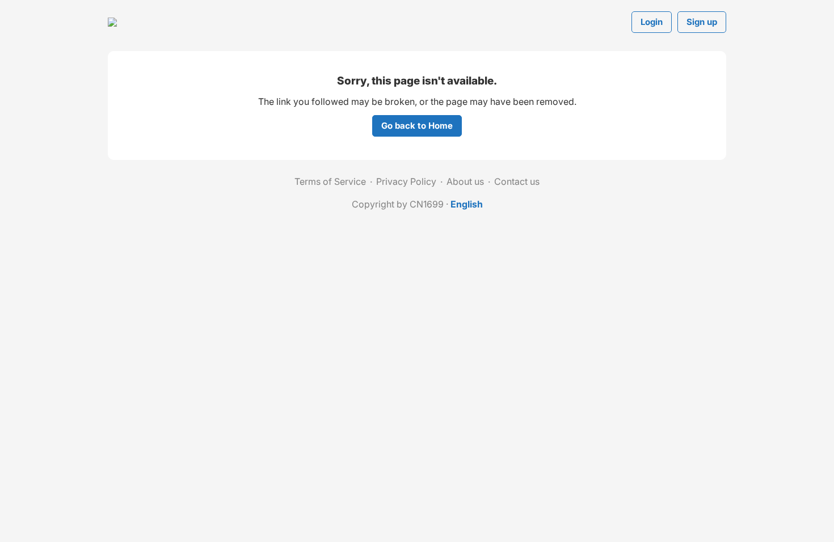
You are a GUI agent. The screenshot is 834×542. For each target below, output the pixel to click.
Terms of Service (330, 181)
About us (465, 181)
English (466, 204)
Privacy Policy (406, 181)
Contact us (517, 181)
